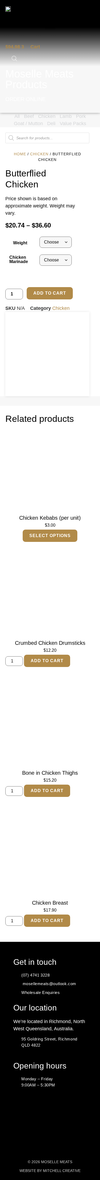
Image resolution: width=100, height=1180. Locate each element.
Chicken (39, 154)
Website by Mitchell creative (50, 1171)
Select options (50, 535)
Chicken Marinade (18, 259)
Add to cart (49, 293)
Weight (20, 243)
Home (20, 154)
